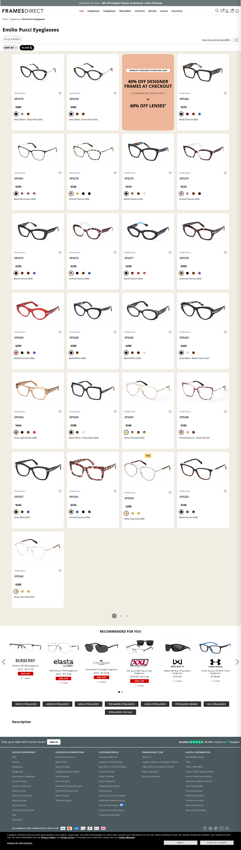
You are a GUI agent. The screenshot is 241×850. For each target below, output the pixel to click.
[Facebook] (205, 828)
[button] (237, 662)
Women (16, 761)
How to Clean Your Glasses (198, 776)
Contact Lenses (19, 781)
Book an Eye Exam (194, 805)
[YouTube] (227, 828)
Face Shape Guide (194, 785)
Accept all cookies (217, 843)
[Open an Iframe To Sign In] (227, 10)
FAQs (188, 761)
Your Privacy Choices (109, 805)
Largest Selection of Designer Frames (160, 761)
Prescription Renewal (109, 814)
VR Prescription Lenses (23, 809)
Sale (81, 10)
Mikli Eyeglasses (88, 704)
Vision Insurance (107, 781)
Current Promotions (65, 757)
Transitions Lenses (195, 800)
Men (14, 757)
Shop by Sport (19, 805)
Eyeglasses (94, 10)
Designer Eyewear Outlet (67, 771)
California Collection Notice (112, 800)
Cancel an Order (106, 771)
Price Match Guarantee (66, 790)
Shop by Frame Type (22, 795)
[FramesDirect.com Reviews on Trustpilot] (189, 742)
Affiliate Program (63, 800)
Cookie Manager (127, 837)
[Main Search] (217, 10)
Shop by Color (19, 790)
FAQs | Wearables (194, 766)
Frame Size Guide (194, 790)
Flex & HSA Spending (196, 809)
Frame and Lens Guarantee (112, 795)
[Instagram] (221, 828)
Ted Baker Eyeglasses (121, 704)
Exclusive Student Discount (68, 785)
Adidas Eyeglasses (57, 704)
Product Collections (21, 785)
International (105, 790)
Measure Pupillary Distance (199, 781)
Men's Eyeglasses (26, 704)
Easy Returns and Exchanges (113, 766)
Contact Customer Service (111, 809)
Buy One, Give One (151, 776)
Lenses (164, 10)
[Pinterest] (216, 828)
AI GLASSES (12, 39)
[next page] (126, 616)
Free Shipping (62, 776)
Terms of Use (67, 837)
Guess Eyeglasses (155, 704)
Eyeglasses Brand (186, 704)
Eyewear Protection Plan (111, 761)
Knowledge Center (194, 757)
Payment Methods (108, 757)
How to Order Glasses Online (200, 771)
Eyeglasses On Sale (120, 712)
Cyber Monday (62, 766)
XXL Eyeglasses (216, 704)
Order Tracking (106, 776)
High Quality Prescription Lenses (158, 766)
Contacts (140, 10)
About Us (146, 757)
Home (5, 19)
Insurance (176, 10)
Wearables (125, 10)
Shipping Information (109, 785)
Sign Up (54, 742)
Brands (152, 10)
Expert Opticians (150, 771)
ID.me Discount (62, 781)
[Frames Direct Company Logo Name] (22, 10)
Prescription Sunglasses (23, 776)
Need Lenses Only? (195, 795)
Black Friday (61, 761)
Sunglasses (109, 10)
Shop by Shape (19, 800)
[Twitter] (210, 828)
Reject (180, 843)
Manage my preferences (19, 843)
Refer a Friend (62, 795)
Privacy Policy (48, 837)
